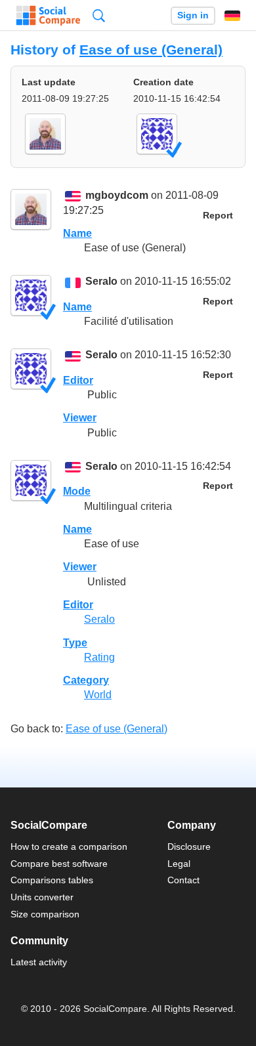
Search (99, 15)
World (98, 694)
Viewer (79, 417)
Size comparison (45, 914)
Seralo (101, 281)
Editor (78, 380)
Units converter (42, 897)
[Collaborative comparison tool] (48, 15)
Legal (178, 863)
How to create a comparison (69, 846)
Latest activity (39, 962)
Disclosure (189, 846)
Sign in (193, 15)
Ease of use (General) (151, 49)
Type (75, 642)
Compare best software (59, 863)
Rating (99, 657)
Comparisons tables (52, 880)
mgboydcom (116, 195)
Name (77, 233)
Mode (77, 491)
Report (218, 215)
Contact (183, 880)
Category (86, 680)
